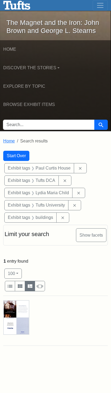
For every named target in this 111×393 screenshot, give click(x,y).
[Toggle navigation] (100, 5)
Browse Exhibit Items (29, 104)
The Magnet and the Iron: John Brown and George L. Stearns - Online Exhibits (16, 5)
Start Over (16, 155)
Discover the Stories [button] (29, 67)
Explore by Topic (24, 86)
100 (15, 273)
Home (9, 49)
